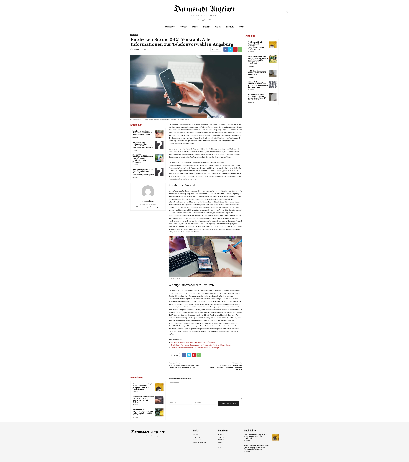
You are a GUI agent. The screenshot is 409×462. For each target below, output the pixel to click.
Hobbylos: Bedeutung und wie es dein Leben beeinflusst (257, 73)
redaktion (136, 49)
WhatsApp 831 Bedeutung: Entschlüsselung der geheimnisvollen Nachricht (226, 367)
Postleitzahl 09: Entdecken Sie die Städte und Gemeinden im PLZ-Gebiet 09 (142, 412)
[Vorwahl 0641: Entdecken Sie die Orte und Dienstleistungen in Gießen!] (159, 400)
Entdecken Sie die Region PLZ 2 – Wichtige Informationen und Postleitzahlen (143, 386)
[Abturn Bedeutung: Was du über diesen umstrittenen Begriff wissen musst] (273, 97)
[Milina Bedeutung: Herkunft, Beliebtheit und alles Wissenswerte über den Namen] (273, 84)
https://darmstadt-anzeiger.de (148, 204)
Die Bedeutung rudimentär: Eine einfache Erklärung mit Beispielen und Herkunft (142, 145)
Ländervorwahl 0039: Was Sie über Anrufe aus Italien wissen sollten (142, 133)
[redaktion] (131, 50)
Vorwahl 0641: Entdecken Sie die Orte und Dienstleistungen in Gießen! (143, 399)
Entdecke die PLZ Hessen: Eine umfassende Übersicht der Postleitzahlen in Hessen (201, 345)
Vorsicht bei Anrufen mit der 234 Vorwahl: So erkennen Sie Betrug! (195, 348)
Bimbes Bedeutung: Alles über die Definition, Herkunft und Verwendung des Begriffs (143, 172)
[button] (286, 12)
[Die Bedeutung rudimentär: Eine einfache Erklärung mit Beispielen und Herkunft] (159, 145)
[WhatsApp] (240, 49)
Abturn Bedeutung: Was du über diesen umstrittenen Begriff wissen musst (256, 97)
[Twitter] (230, 49)
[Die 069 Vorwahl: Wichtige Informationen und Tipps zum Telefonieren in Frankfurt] (159, 158)
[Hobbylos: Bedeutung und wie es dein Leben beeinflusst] (273, 73)
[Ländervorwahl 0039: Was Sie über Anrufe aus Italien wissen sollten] (159, 134)
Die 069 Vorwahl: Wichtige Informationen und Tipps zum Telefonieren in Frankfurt (142, 158)
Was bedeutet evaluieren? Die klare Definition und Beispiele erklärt (184, 366)
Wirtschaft (134, 35)
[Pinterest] (235, 49)
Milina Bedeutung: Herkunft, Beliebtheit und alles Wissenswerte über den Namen (258, 84)
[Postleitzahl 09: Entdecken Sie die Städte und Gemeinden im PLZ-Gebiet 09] (159, 412)
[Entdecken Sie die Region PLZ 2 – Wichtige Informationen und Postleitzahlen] (159, 387)
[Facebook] (225, 49)
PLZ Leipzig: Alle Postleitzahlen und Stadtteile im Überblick (193, 342)
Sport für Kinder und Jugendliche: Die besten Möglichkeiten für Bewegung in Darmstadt (258, 60)
